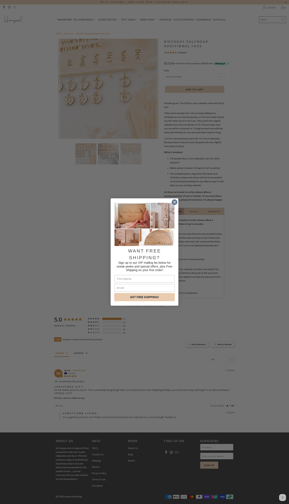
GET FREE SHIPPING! (144, 297)
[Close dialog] (174, 202)
